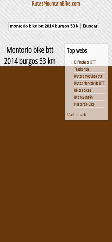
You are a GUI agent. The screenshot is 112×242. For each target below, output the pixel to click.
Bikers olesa (82, 90)
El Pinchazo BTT (85, 62)
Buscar (89, 26)
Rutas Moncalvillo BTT (89, 83)
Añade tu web (76, 115)
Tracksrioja (82, 69)
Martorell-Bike (84, 104)
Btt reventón (83, 97)
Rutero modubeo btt (88, 76)
